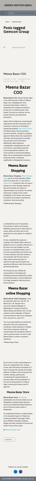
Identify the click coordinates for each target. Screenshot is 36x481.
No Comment (14, 81)
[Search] (33, 13)
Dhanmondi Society (25, 129)
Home (7, 22)
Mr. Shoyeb (23, 397)
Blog (22, 81)
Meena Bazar (8, 183)
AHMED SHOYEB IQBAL (18, 5)
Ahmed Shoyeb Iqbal (13, 430)
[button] (2, 13)
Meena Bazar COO (15, 73)
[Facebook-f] (20, 472)
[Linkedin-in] (15, 472)
